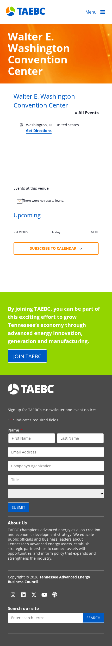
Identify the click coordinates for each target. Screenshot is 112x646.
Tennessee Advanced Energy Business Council (49, 579)
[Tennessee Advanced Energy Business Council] (26, 12)
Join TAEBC (27, 356)
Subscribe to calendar (53, 248)
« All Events (87, 113)
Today (56, 232)
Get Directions (39, 130)
